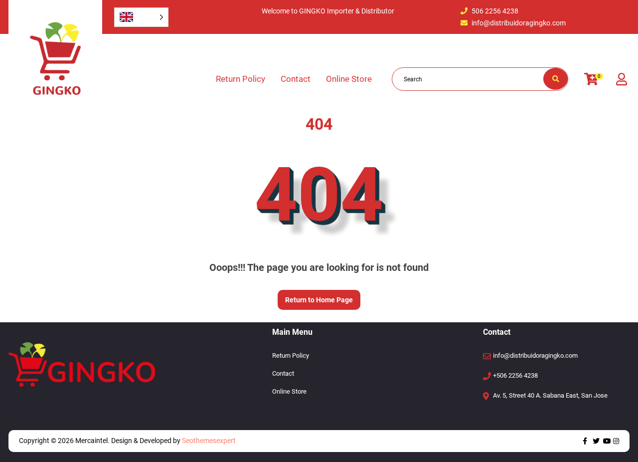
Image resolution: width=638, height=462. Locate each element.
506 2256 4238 (495, 11)
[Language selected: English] (141, 17)
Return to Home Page (315, 297)
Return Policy (240, 79)
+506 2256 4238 (515, 375)
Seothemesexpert (208, 441)
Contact (296, 79)
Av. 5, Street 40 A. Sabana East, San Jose (550, 395)
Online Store (349, 79)
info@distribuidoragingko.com (519, 23)
